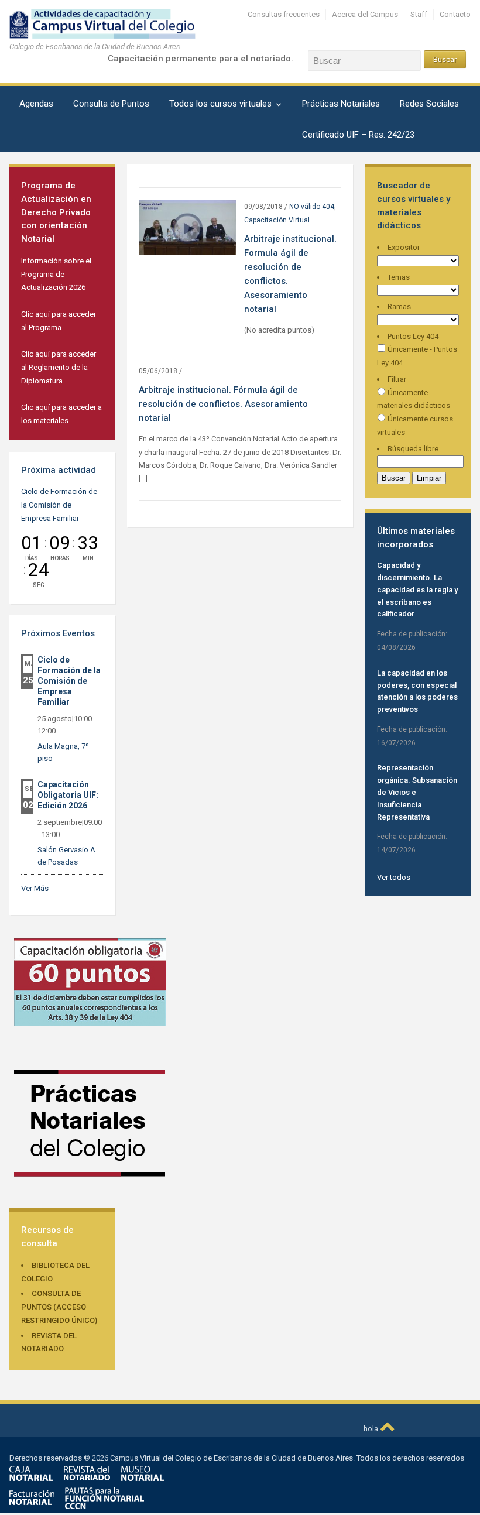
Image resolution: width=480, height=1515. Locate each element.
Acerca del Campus (365, 14)
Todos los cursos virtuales (220, 103)
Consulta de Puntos (111, 103)
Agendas (36, 103)
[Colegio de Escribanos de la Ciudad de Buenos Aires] (112, 23)
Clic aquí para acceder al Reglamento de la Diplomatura (58, 367)
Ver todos (393, 877)
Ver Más (35, 888)
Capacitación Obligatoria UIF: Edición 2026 (67, 795)
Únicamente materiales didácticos (413, 399)
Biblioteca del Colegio (55, 1272)
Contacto (455, 14)
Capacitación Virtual (277, 220)
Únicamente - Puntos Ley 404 (417, 356)
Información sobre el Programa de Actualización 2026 (56, 274)
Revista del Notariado (49, 1342)
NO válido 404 (311, 207)
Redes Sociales (429, 103)
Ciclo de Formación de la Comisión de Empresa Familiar (59, 505)
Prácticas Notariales (341, 103)
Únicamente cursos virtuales (415, 425)
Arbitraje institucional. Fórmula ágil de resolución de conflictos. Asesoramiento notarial (223, 404)
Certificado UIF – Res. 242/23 (358, 134)
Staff (418, 14)
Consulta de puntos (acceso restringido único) (59, 1307)
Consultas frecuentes (284, 14)
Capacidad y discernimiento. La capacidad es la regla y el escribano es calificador (417, 589)
